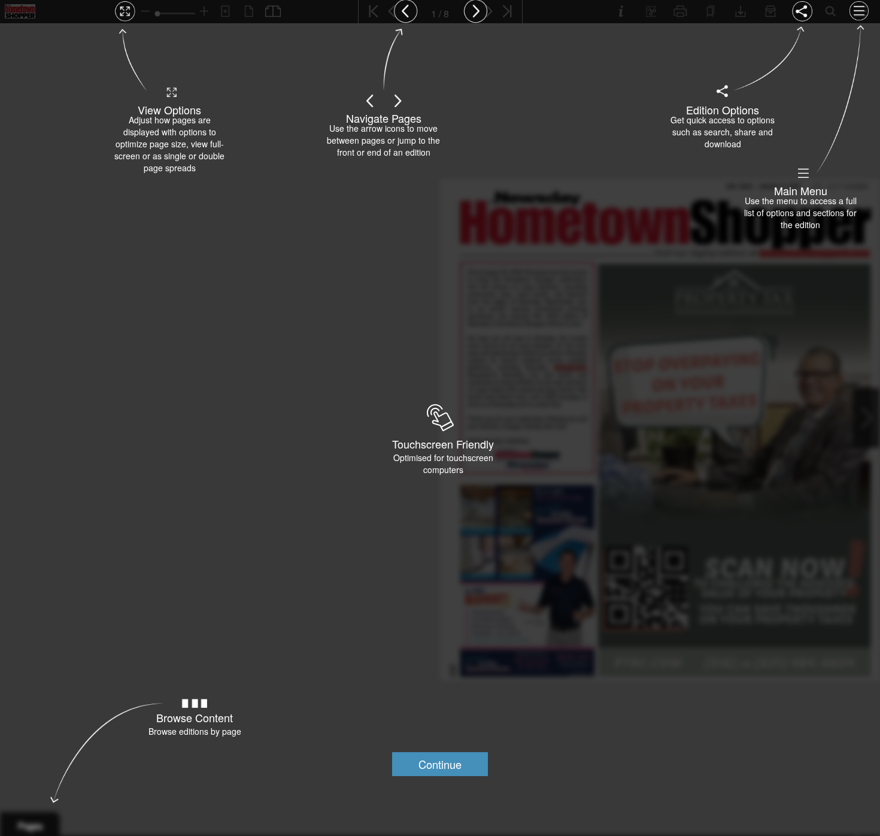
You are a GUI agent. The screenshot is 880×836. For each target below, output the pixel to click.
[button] (440, 764)
